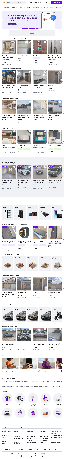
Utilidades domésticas (56, 435)
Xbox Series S (15, 386)
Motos (3, 437)
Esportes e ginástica (44, 438)
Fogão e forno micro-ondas (52, 384)
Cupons (23, 7)
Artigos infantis (42, 431)
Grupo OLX (50, 449)
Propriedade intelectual (30, 449)
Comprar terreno (58, 386)
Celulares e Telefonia (7, 431)
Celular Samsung (21, 384)
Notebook (44, 384)
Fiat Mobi (4, 384)
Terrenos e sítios (43, 434)
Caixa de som (38, 384)
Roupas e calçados (43, 436)
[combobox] (16, 2)
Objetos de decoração (56, 442)
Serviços (29, 438)
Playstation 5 (32, 384)
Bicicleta (21, 386)
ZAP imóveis (55, 449)
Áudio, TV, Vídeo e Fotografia (18, 439)
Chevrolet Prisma (46, 381)
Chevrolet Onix (5, 381)
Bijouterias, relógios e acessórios (56, 432)
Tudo (30, 7)
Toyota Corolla (53, 381)
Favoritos (16, 7)
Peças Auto (29, 434)
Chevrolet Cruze (10, 384)
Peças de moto (54, 440)
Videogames (17, 436)
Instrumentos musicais (56, 437)
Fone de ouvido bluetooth (7, 386)
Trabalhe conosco (44, 449)
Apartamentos (30, 431)
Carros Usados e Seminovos (6, 434)
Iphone (15, 384)
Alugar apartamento (38, 386)
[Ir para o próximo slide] (63, 53)
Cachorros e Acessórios (17, 443)
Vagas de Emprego (31, 436)
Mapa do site (38, 449)
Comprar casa (45, 386)
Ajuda (3, 448)
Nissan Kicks (59, 381)
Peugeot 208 (11, 381)
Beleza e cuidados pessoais (43, 441)
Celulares (59, 7)
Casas (3, 443)
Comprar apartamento (28, 386)
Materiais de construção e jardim (31, 441)
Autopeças (51, 7)
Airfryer (26, 384)
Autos (44, 7)
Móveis (16, 431)
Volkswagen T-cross (19, 381)
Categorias (6, 7)
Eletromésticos (18, 434)
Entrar (45, 2)
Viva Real (60, 449)
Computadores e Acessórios (6, 440)
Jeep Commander (27, 381)
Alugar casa (51, 386)
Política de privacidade (21, 449)
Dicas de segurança (7, 449)
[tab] (8, 427)
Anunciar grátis (57, 2)
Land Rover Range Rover (37, 381)
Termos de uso (15, 449)
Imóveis (37, 7)
